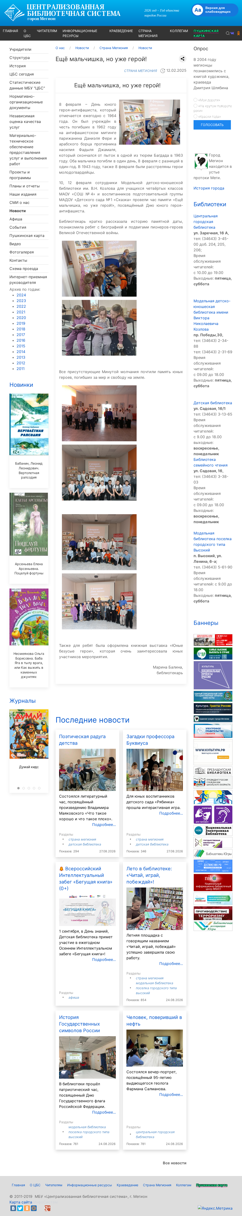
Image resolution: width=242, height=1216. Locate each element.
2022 (21, 306)
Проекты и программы (20, 175)
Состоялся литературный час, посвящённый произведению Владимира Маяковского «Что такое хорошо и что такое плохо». (85, 807)
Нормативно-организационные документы (26, 102)
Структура (19, 57)
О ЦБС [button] (27, 33)
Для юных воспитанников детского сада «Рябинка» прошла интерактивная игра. (153, 802)
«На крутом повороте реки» (213, 108)
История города (209, 188)
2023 (21, 300)
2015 (21, 346)
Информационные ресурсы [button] (80, 33)
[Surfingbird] (54, 1208)
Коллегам (183, 1185)
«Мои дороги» (208, 100)
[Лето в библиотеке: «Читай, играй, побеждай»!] (154, 908)
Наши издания (22, 194)
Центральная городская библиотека (206, 222)
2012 (21, 363)
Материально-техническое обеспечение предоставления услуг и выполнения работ (28, 149)
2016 (21, 340)
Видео (15, 243)
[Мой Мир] (34, 1208)
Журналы (22, 700)
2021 (21, 312)
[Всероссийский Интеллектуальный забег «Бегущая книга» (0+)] (87, 909)
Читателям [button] (47, 31)
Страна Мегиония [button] (147, 33)
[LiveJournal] (40, 1208)
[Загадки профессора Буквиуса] (154, 769)
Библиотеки (210, 204)
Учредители (20, 49)
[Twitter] (20, 1208)
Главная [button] (10, 31)
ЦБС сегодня (21, 74)
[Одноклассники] (27, 1208)
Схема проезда (23, 268)
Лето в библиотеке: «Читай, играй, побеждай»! (149, 875)
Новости (17, 210)
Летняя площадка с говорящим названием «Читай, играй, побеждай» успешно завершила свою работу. (151, 946)
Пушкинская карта (26, 235)
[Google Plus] (47, 1208)
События (17, 227)
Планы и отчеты (24, 186)
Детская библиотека (85, 844)
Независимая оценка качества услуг (25, 122)
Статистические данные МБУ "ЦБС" (27, 85)
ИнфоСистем (45, 1202)
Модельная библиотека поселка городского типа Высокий (156, 988)
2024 (21, 295)
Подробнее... (104, 824)
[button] (228, 33)
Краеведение (127, 1185)
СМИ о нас (19, 202)
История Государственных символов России (79, 1023)
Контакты (18, 260)
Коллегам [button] (179, 31)
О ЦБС (35, 1185)
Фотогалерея (21, 252)
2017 (21, 334)
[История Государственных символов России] (87, 1057)
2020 (21, 317)
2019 (21, 323)
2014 (21, 351)
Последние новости (93, 719)
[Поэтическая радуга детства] (87, 769)
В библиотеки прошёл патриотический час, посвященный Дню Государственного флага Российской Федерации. (82, 1095)
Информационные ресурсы (89, 1185)
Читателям (53, 1185)
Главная (18, 1185)
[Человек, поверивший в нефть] (154, 1047)
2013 (21, 357)
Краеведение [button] (121, 31)
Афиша (15, 219)
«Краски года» (209, 116)
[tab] (18, 788)
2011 (21, 368)
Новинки (21, 384)
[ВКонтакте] (13, 1208)
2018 (21, 329)
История (17, 65)
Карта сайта (20, 1202)
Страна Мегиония (82, 839)
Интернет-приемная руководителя (28, 279)
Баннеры (206, 622)
